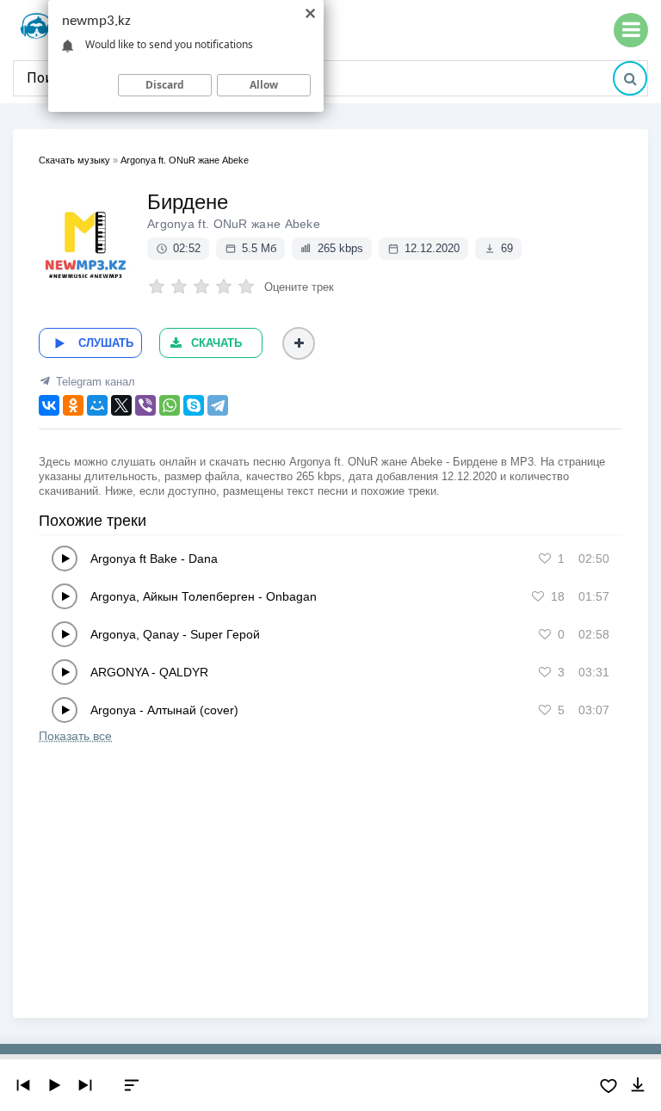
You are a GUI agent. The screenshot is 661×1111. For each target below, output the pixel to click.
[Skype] (193, 405)
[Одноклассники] (73, 405)
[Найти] (630, 78)
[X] (121, 405)
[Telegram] (217, 405)
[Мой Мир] (97, 405)
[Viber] (145, 405)
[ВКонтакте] (49, 405)
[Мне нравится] (545, 558)
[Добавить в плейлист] (298, 343)
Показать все (75, 736)
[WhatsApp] (169, 405)
